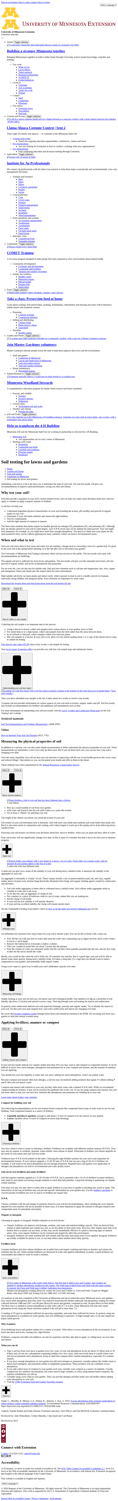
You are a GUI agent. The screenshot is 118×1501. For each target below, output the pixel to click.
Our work (17, 64)
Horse (21, 184)
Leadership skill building (29, 269)
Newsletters (23, 111)
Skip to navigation (9, 2)
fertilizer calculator (101, 1190)
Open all (5, 588)
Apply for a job (25, 90)
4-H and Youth (14, 414)
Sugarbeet (22, 213)
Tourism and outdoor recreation (32, 271)
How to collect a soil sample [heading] (14, 619)
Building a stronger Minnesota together (36, 51)
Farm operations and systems (26, 218)
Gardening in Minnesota (29, 358)
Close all (17, 588)
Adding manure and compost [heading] (14, 1060)
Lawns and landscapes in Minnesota (34, 360)
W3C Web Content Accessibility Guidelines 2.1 (83, 1468)
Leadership (23, 100)
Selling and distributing (23, 320)
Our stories (18, 106)
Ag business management (30, 220)
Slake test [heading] (7, 856)
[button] (43, 45)
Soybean (22, 210)
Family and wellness (22, 274)
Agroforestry (24, 225)
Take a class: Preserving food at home (35, 299)
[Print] (59, 1426)
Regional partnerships (28, 75)
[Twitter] (59, 1436)
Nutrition (17, 330)
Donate (21, 93)
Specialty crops (19, 236)
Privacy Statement (40, 1498)
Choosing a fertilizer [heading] (11, 1143)
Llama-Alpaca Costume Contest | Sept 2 (36, 128)
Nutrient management (28, 205)
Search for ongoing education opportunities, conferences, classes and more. (52, 141)
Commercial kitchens (28, 317)
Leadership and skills (28, 447)
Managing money (26, 279)
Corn (20, 197)
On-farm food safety (27, 231)
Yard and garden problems (30, 366)
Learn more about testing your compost (19, 1097)
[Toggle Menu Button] (2, 37)
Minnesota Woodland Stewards (30, 382)
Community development (24, 264)
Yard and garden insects (29, 363)
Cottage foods (24, 322)
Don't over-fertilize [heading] (10, 1278)
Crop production (20, 195)
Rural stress (23, 287)
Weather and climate (22, 409)
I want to (17, 82)
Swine (21, 192)
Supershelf (23, 327)
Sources (6, 1396)
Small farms (23, 233)
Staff (20, 98)
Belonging (23, 444)
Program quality (25, 452)
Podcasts (22, 113)
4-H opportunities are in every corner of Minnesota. (41, 439)
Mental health (24, 282)
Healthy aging (24, 276)
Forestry (22, 396)
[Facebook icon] (2, 1456)
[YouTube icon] (5, 1456)
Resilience (23, 455)
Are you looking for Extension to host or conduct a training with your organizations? (56, 146)
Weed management (27, 215)
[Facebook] (59, 1431)
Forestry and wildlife (22, 393)
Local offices (24, 69)
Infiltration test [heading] (9, 929)
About (10, 42)
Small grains (24, 207)
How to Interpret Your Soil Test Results (19, 735)
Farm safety (23, 228)
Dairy (21, 182)
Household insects (26, 371)
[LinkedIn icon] (10, 1456)
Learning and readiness (28, 449)
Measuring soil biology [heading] (12, 994)
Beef (20, 179)
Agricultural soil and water (30, 406)
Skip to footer (44, 2)
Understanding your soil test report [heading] (17, 688)
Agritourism (23, 223)
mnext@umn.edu (32, 1453)
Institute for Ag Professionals (28, 163)
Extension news (25, 108)
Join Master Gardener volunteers (31, 344)
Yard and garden (20, 355)
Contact (16, 95)
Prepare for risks (25, 411)
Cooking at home (26, 315)
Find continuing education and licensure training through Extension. (49, 151)
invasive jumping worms (25, 1014)
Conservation (19, 404)
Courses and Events (16, 116)
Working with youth (22, 442)
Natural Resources (15, 373)
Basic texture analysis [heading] (12, 795)
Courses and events (21, 138)
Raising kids (24, 284)
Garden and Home (15, 335)
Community (12, 244)
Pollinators (23, 401)
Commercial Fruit (26, 238)
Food (9, 290)
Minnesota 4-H (19, 436)
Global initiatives (26, 80)
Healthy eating (25, 333)
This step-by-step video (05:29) (15, 644)
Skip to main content (28, 2)
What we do (23, 67)
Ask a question (25, 88)
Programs (22, 103)
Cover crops (23, 200)
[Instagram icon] (7, 1456)
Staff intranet (55, 1498)
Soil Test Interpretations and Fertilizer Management (24, 724)
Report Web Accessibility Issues (15, 1498)
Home (10, 469)
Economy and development (30, 266)
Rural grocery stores (27, 325)
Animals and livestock (23, 176)
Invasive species (25, 398)
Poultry (21, 189)
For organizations (20, 144)
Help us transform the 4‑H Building (33, 426)
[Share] (59, 1440)
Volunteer (22, 85)
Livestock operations (27, 187)
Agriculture (12, 154)
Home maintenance (21, 368)
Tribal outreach (25, 72)
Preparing (17, 312)
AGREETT (23, 77)
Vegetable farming (26, 241)
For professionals (20, 149)
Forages (22, 202)
